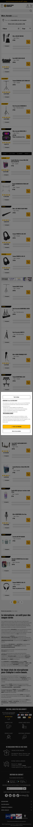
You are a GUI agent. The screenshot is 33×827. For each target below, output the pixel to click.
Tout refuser (16, 397)
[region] (16, 413)
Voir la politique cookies (8, 413)
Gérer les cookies (16, 431)
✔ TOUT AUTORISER (16, 426)
